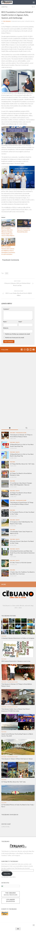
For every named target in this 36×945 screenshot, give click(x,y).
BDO (7, 273)
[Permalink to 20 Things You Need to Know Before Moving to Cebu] (5, 474)
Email (20, 321)
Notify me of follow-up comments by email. (17, 334)
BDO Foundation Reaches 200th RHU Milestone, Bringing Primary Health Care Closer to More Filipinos (7, 231)
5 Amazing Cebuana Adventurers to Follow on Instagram (17, 638)
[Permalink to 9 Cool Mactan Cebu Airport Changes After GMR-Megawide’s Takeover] (5, 484)
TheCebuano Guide (21, 432)
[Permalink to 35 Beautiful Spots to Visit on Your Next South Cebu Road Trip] (5, 445)
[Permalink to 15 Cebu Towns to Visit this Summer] (5, 563)
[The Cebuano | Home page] (8, 2)
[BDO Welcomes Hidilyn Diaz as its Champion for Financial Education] (24, 223)
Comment (6, 309)
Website (5, 328)
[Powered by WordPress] (12, 935)
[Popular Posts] (9, 428)
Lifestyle (4, 7)
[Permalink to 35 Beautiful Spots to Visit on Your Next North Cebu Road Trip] (5, 455)
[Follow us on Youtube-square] (30, 349)
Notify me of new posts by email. (14, 337)
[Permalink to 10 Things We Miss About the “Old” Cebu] (5, 464)
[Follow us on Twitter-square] (27, 349)
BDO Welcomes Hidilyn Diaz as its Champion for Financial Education (23, 230)
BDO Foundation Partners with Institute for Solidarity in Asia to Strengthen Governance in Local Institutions (8, 250)
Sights (17, 442)
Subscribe (7, 874)
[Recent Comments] (26, 428)
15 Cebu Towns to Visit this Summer (20, 562)
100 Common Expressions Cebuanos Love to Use (15, 661)
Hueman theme (26, 935)
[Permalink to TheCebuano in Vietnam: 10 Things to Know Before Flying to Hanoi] (5, 435)
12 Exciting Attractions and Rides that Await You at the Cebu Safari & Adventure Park (22, 552)
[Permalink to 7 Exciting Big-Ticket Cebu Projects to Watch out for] (5, 532)
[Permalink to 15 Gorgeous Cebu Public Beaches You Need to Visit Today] (5, 522)
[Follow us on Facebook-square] (22, 349)
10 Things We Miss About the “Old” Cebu (22, 464)
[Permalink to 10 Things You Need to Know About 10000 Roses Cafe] (5, 493)
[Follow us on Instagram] (25, 349)
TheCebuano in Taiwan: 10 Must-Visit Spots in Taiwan (17, 759)
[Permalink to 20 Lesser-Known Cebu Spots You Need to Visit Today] (5, 542)
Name (5, 321)
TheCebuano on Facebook (9, 814)
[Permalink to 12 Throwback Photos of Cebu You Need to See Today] (5, 513)
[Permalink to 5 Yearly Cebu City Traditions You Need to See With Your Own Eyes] (5, 573)
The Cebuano (7, 21)
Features (12, 432)
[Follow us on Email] (33, 349)
